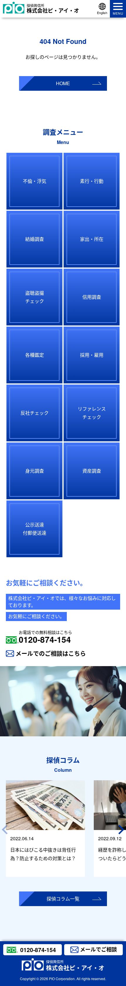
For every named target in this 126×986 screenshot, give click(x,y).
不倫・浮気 (34, 181)
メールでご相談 (98, 949)
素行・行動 (91, 181)
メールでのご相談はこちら (51, 653)
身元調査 (34, 470)
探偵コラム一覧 (63, 898)
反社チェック (35, 412)
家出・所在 (91, 239)
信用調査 (91, 297)
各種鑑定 (34, 354)
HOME (63, 83)
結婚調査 (34, 239)
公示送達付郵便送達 (34, 528)
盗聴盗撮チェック (34, 297)
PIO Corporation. (62, 978)
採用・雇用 (91, 354)
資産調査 (91, 470)
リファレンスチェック (92, 413)
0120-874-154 (45, 637)
